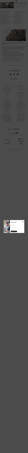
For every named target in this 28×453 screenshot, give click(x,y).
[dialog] (14, 226)
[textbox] (16, 227)
